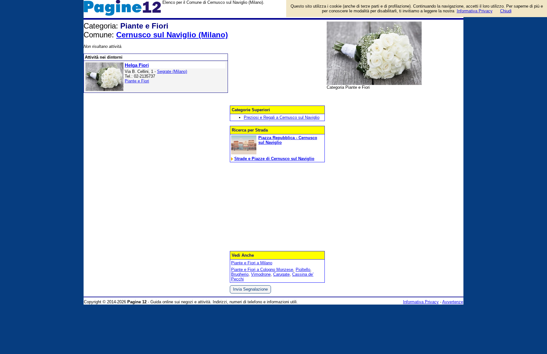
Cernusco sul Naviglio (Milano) (172, 34)
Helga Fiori (137, 65)
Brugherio (239, 274)
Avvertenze (452, 301)
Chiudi (506, 11)
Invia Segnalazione (250, 289)
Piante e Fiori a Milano (251, 263)
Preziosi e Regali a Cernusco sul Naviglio (281, 117)
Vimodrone (261, 274)
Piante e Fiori (137, 81)
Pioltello (303, 269)
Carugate (281, 274)
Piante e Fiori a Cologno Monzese (262, 269)
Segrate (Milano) (172, 71)
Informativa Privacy (421, 301)
